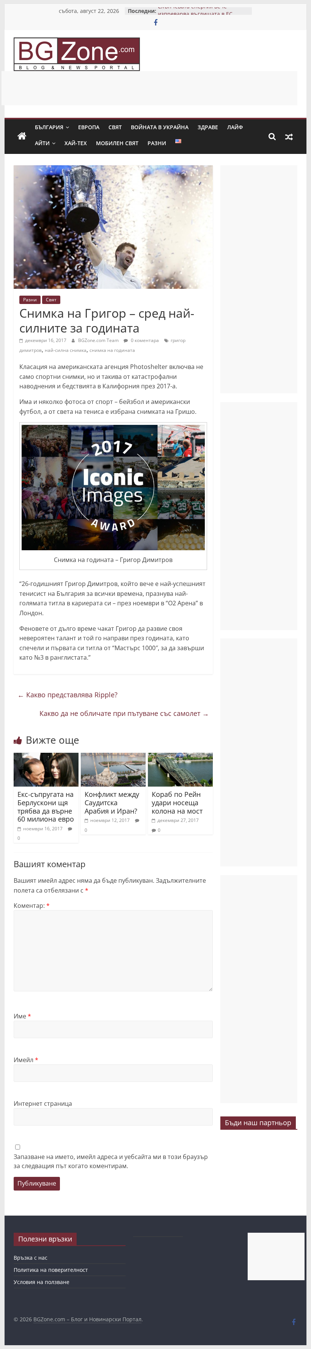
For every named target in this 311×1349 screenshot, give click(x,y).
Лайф (235, 127)
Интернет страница (43, 1103)
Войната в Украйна (159, 127)
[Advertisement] (149, 88)
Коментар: (32, 905)
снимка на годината (112, 350)
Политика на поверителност (51, 1269)
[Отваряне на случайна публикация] (289, 136)
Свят (115, 127)
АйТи (42, 143)
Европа (88, 127)
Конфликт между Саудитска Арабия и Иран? (112, 802)
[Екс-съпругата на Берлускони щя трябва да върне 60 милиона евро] (46, 757)
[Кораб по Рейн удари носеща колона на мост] (180, 757)
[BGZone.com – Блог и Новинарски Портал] (22, 136)
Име (22, 1016)
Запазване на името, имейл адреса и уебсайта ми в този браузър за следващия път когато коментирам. (111, 1161)
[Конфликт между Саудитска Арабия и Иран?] (113, 757)
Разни (157, 143)
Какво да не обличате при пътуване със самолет (124, 713)
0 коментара (144, 340)
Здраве (208, 127)
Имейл (26, 1060)
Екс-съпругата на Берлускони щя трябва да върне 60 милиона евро (45, 806)
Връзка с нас (30, 1257)
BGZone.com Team (99, 340)
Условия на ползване (41, 1282)
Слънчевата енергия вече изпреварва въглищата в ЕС (195, 14)
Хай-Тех (75, 143)
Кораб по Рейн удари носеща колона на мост (177, 802)
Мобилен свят (117, 143)
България (49, 127)
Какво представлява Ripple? (67, 694)
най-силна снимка (65, 350)
